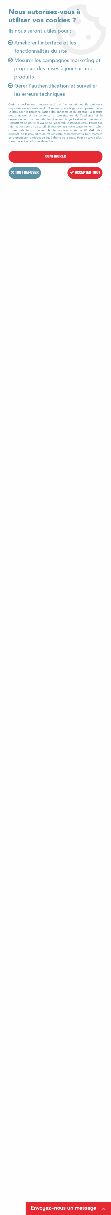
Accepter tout (87, 173)
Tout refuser (26, 173)
